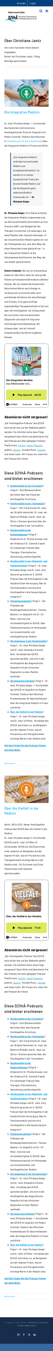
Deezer (16, 449)
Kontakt (21, 1325)
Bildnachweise (30, 1325)
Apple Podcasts (34, 445)
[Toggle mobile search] (41, 10)
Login (33, 3)
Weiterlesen (9, 763)
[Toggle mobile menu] (47, 10)
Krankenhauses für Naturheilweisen (23, 141)
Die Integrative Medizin (22, 112)
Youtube (41, 449)
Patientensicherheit (20, 600)
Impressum (44, 1322)
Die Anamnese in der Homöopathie (28, 640)
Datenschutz (34, 1322)
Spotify (21, 445)
